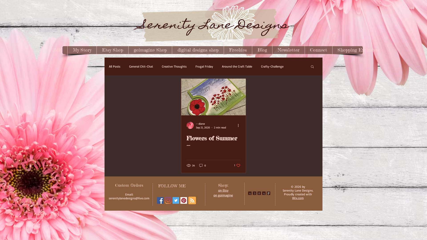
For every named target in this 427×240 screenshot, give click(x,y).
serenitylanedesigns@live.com (129, 198)
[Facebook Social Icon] (160, 200)
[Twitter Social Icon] (176, 200)
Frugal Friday (204, 66)
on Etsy (223, 190)
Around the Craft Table (237, 66)
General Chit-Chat (141, 66)
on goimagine (223, 195)
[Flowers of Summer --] (213, 97)
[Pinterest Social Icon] (183, 200)
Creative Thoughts (174, 66)
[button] (312, 67)
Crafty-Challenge (272, 66)
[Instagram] (168, 200)
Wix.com (298, 198)
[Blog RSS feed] (192, 201)
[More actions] (239, 125)
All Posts (114, 66)
